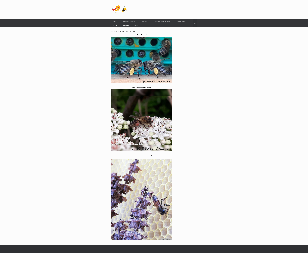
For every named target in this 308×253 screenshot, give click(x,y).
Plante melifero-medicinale (128, 21)
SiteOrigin (153, 250)
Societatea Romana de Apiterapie (163, 21)
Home (114, 21)
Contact (136, 25)
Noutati (115, 25)
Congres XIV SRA (181, 21)
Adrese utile (126, 25)
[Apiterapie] (119, 9)
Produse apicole (145, 21)
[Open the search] (195, 23)
